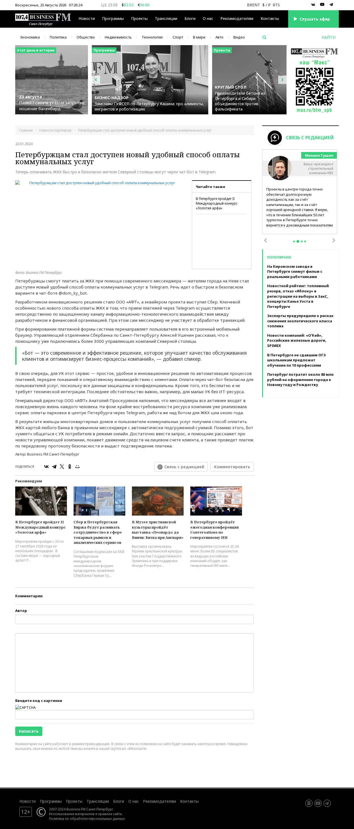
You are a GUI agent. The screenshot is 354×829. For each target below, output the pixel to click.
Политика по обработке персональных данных (87, 818)
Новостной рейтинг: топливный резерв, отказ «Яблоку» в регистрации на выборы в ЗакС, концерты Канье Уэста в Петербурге (298, 296)
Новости (87, 18)
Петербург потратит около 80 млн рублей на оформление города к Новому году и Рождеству (300, 379)
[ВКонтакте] (46, 466)
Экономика (30, 37)
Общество (86, 37)
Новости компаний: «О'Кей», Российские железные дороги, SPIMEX (296, 340)
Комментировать (232, 466)
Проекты (74, 801)
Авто (219, 37)
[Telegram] (54, 466)
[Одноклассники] (69, 466)
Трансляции (98, 801)
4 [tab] (305, 241)
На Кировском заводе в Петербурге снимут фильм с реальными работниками (294, 271)
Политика (58, 37)
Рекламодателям (236, 18)
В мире (199, 37)
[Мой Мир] (77, 466)
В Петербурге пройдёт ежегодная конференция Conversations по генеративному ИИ (214, 529)
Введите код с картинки (38, 700)
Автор (21, 610)
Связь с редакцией (184, 466)
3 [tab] (302, 241)
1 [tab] (294, 241)
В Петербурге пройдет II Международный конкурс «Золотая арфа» (217, 203)
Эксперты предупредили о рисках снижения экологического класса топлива (300, 320)
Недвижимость (118, 37)
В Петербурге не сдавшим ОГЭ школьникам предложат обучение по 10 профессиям (296, 360)
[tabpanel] (299, 192)
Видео (239, 37)
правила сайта (110, 814)
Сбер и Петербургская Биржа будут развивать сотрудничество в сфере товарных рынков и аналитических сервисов (98, 532)
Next (333, 240)
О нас (208, 18)
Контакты (270, 18)
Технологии (152, 37)
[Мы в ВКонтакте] (313, 4)
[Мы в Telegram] (331, 4)
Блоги (190, 18)
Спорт (178, 37)
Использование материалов (72, 814)
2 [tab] (297, 241)
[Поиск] (264, 37)
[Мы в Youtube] (322, 4)
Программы (113, 18)
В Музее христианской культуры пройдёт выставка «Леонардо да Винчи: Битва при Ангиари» (157, 529)
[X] (62, 466)
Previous (265, 240)
